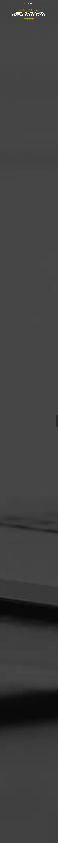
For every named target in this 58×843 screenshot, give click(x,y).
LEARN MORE (29, 20)
